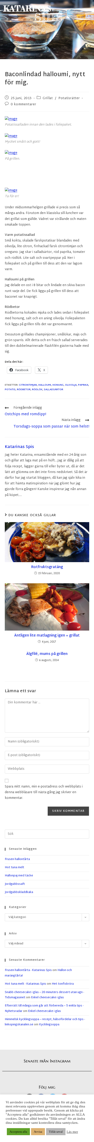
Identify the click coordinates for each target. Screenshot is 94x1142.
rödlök (37, 389)
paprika (83, 385)
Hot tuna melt (14, 867)
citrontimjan (28, 385)
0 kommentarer (23, 104)
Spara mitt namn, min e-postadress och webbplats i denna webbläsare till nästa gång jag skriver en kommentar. (44, 792)
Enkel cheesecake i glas (47, 997)
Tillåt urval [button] (56, 1131)
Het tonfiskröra (63, 984)
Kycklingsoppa (49, 1024)
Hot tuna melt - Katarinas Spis (25, 984)
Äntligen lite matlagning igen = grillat (47, 635)
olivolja (71, 385)
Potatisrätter (69, 98)
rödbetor (24, 389)
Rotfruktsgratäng (47, 567)
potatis (10, 389)
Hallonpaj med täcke (19, 875)
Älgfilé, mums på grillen (47, 654)
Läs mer (72, 1132)
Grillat (48, 98)
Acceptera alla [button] (18, 1131)
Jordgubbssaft (15, 884)
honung (58, 385)
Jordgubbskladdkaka (19, 892)
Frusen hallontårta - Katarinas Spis (28, 970)
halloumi (44, 385)
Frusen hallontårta (17, 859)
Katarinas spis (19, 447)
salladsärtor (53, 389)
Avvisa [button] (38, 1131)
